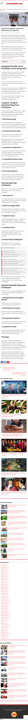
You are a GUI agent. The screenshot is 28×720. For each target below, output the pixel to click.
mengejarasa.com (5, 596)
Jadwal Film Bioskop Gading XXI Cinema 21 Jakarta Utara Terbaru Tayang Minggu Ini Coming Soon (17, 663)
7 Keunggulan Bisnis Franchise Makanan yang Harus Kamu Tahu (17, 646)
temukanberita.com (5, 632)
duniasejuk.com (4, 573)
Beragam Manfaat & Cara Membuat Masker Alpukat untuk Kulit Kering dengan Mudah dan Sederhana (17, 523)
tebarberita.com (4, 629)
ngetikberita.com (4, 606)
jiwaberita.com (4, 584)
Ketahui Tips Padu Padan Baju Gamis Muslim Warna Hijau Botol (17, 555)
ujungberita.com (4, 635)
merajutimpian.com (5, 603)
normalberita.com (5, 608)
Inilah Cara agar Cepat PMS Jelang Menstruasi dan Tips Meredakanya (15, 539)
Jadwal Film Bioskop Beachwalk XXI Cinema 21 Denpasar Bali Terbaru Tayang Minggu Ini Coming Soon (17, 691)
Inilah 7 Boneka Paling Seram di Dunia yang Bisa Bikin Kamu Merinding (18, 373)
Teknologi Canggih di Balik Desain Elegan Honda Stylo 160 (16, 668)
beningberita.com (4, 567)
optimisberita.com (5, 612)
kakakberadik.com (5, 588)
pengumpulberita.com (5, 615)
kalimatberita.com (5, 590)
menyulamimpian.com (5, 602)
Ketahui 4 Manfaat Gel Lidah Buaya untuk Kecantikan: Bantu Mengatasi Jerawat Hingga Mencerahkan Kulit (17, 517)
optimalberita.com (5, 611)
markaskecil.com (4, 594)
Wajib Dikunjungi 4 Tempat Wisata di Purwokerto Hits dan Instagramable (15, 533)
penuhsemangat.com (5, 617)
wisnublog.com (4, 638)
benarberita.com (4, 566)
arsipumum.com (4, 564)
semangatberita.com (5, 626)
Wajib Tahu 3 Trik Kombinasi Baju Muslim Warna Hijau (16, 549)
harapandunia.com (5, 578)
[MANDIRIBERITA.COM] (14, 4)
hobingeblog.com (4, 579)
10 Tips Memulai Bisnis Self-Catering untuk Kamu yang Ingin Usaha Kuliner (9, 368)
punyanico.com (4, 621)
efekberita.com (4, 575)
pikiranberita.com (4, 620)
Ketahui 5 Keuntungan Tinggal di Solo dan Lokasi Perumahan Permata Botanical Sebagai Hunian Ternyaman (16, 511)
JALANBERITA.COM (22, 709)
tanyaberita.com (4, 627)
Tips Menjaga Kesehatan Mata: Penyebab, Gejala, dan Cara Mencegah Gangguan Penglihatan (17, 652)
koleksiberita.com (4, 593)
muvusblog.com (4, 605)
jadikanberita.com (5, 581)
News (5, 9)
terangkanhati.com (5, 633)
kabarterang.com (4, 587)
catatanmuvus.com (5, 569)
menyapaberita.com (5, 600)
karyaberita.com (4, 591)
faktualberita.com (4, 576)
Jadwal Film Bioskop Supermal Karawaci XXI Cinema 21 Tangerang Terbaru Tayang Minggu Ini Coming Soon (17, 685)
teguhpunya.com (4, 630)
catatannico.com (4, 570)
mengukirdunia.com (5, 597)
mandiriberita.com (5, 599)
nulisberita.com (4, 609)
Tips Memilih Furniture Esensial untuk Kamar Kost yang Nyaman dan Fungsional (17, 673)
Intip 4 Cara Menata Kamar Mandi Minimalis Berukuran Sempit (17, 505)
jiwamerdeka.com (5, 585)
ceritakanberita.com (5, 572)
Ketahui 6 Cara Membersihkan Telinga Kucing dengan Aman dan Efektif (17, 528)
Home (2, 9)
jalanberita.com (4, 582)
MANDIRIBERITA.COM (12, 709)
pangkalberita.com (5, 614)
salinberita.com (4, 623)
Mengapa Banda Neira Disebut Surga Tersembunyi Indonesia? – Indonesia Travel (17, 544)
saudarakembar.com (5, 624)
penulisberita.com (5, 618)
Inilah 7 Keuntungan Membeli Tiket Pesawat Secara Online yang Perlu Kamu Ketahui (17, 657)
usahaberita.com (4, 636)
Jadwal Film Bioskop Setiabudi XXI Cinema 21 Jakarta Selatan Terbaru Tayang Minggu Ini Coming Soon (17, 696)
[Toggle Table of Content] (23, 62)
